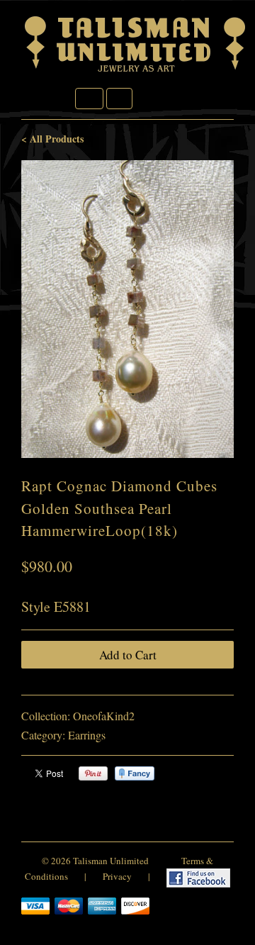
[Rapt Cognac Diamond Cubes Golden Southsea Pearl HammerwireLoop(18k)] (127, 309)
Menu (89, 98)
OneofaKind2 (104, 715)
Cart (119, 98)
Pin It (93, 773)
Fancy (134, 773)
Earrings (87, 734)
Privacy (117, 877)
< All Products (52, 138)
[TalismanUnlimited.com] (136, 72)
